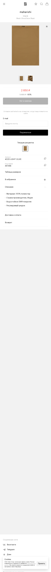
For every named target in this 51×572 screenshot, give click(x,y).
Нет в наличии (25, 101)
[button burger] (4, 4)
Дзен (9, 554)
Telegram (11, 550)
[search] (41, 4)
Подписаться (25, 132)
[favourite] (36, 4)
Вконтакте (11, 545)
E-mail (5, 118)
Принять (41, 564)
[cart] (47, 4)
